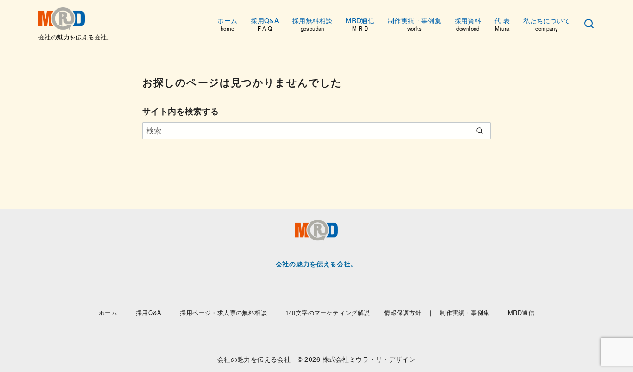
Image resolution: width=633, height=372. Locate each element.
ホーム (227, 23)
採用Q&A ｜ (155, 312)
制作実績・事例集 (414, 23)
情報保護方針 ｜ (409, 312)
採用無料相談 (312, 23)
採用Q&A (265, 23)
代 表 (502, 23)
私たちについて (546, 23)
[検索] (589, 24)
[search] (479, 130)
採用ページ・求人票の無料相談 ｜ (229, 312)
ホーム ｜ (114, 312)
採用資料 (468, 23)
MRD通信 (360, 23)
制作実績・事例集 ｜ (471, 312)
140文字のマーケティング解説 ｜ (332, 312)
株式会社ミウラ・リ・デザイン (369, 359)
